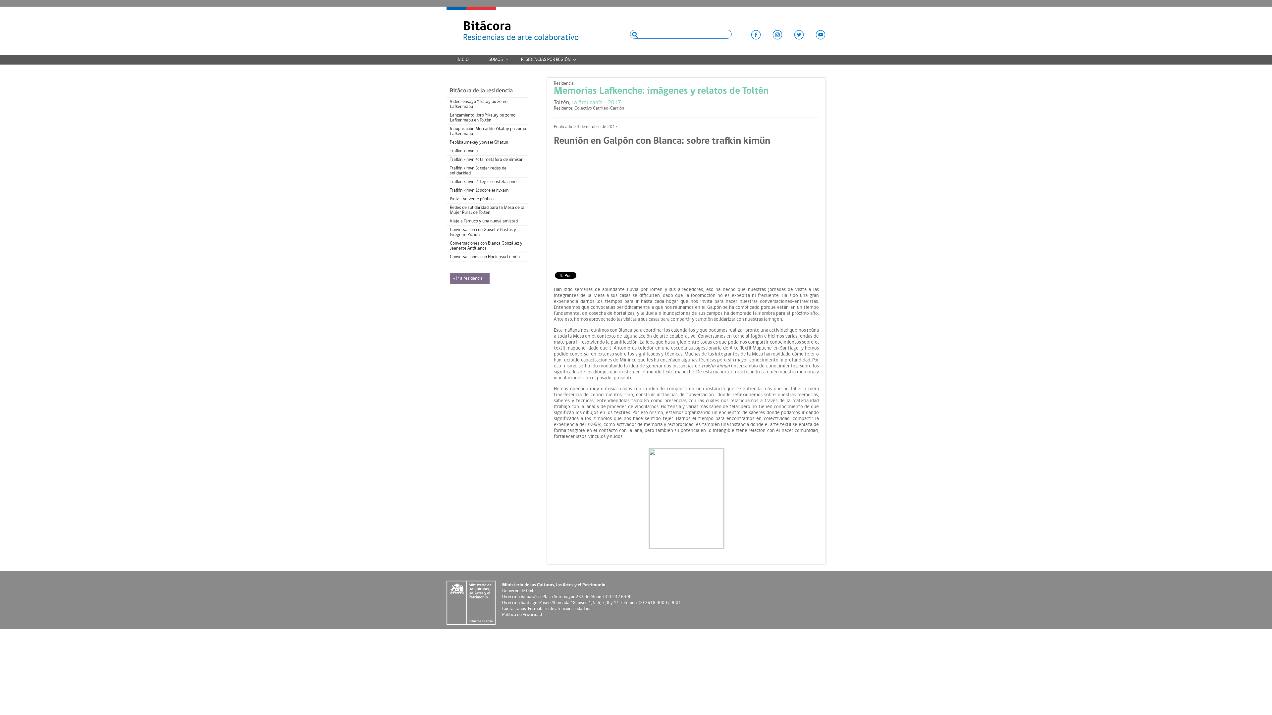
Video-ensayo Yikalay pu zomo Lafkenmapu (478, 104)
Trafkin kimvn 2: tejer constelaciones (484, 181)
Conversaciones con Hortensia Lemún (485, 257)
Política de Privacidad (522, 614)
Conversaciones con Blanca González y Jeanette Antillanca (486, 246)
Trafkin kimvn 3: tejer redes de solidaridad (478, 171)
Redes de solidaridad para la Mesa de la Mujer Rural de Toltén (487, 210)
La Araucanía (587, 103)
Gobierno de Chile (519, 591)
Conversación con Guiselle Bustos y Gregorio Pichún (483, 232)
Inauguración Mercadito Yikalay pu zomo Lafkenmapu (488, 131)
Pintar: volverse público (472, 199)
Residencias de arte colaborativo (521, 31)
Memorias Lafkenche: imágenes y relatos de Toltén (661, 91)
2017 (614, 103)
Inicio (462, 59)
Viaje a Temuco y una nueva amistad (484, 221)
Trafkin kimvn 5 (464, 151)
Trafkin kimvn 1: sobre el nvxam (479, 190)
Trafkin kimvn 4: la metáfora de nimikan (486, 159)
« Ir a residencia (468, 278)
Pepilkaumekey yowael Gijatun (479, 142)
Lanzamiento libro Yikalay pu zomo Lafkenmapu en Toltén (482, 118)
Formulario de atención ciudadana (560, 608)
